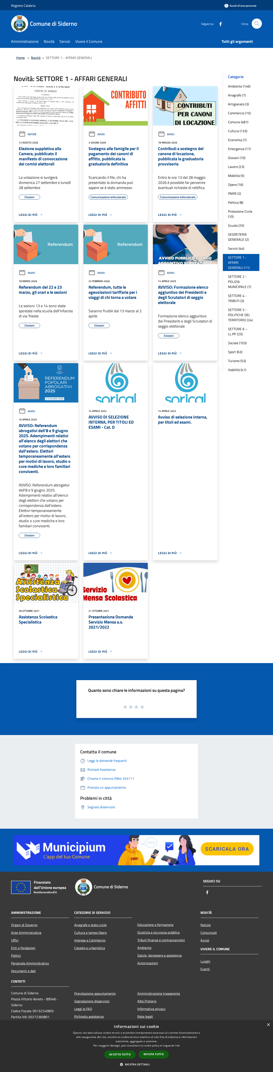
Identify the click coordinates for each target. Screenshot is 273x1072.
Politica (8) (235, 202)
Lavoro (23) (236, 166)
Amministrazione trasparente (158, 993)
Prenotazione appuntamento (95, 993)
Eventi (205, 969)
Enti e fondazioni (23, 947)
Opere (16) (235, 184)
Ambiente (144, 947)
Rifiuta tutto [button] (154, 1054)
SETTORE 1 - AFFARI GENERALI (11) (239, 262)
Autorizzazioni (147, 963)
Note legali (145, 1016)
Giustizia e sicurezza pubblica (158, 932)
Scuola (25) (236, 225)
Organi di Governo (24, 924)
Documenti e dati (23, 970)
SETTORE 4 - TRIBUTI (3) (237, 298)
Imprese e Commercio (89, 940)
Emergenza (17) (239, 148)
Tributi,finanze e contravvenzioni (161, 940)
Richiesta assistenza (89, 1016)
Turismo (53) (237, 360)
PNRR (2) (234, 193)
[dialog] (136, 1046)
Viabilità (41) (237, 369)
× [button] (268, 1024)
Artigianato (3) (238, 104)
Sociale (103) (237, 342)
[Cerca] (257, 24)
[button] (136, 1064)
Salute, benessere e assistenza (159, 955)
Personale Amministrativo (30, 963)
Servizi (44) (236, 248)
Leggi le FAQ (83, 1008)
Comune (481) (238, 122)
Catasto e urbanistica (89, 947)
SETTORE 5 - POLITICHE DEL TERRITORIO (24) (240, 314)
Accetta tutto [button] (120, 1054)
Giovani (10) (236, 157)
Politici (16, 955)
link (177, 1045)
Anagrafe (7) (237, 95)
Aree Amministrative (26, 932)
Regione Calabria (23, 5)
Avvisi (101, 134)
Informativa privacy (151, 1008)
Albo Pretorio (146, 1001)
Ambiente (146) (239, 86)
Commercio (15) (239, 113)
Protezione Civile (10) (240, 214)
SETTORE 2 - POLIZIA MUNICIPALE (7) (239, 281)
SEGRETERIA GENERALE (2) (238, 237)
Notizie (32, 134)
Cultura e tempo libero (90, 932)
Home (20, 57)
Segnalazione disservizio (91, 1001)
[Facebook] (219, 23)
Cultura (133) (237, 130)
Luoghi (205, 961)
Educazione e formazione (155, 924)
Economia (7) (237, 139)
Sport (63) (235, 351)
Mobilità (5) (236, 175)
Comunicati (208, 932)
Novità (36, 57)
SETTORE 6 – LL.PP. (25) (237, 331)
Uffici (15, 940)
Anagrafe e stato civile (90, 924)
